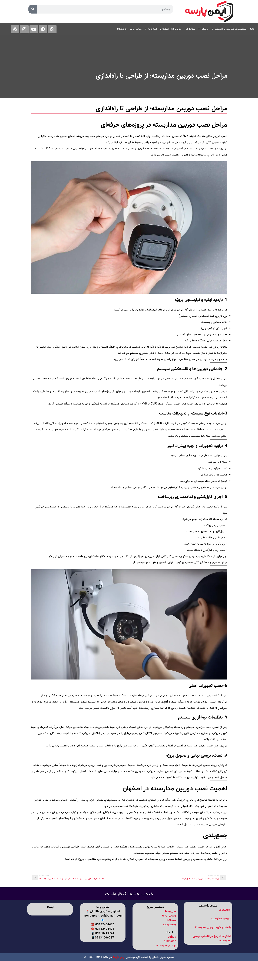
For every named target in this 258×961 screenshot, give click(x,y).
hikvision (170, 941)
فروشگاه (122, 29)
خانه (252, 29)
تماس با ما (136, 29)
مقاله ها (190, 29)
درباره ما (152, 29)
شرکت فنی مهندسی (130, 957)
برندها (205, 29)
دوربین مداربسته (166, 945)
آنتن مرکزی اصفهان (171, 29)
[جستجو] (32, 9)
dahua (172, 937)
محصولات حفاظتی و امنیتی (230, 29)
